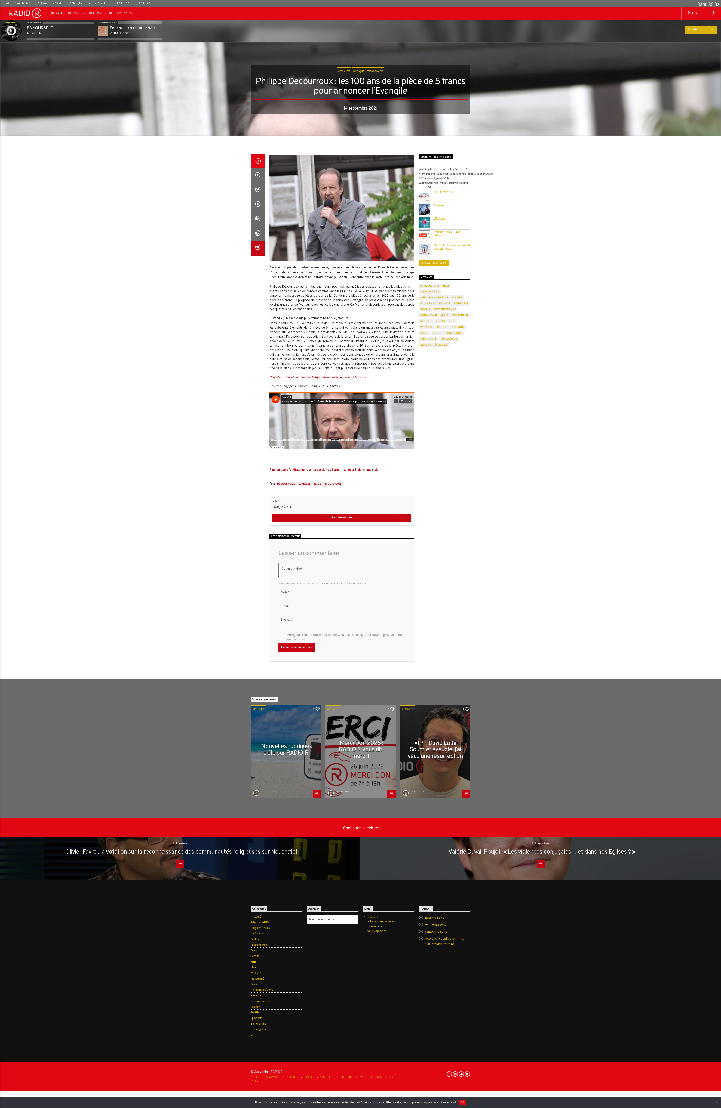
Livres (254, 967)
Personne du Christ (262, 990)
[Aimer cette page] (258, 248)
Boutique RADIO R (122, 3)
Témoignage (375, 71)
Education (427, 303)
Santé (424, 333)
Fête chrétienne (445, 309)
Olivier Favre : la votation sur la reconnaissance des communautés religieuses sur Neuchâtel (181, 852)
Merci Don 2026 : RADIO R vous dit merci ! (361, 750)
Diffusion (42, 3)
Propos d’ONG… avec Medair (447, 234)
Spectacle (256, 1018)
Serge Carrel (283, 507)
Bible (446, 285)
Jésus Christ (460, 315)
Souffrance (454, 333)
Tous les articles (342, 518)
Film (253, 961)
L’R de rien (440, 219)
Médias (440, 321)
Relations (458, 327)
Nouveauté (257, 978)
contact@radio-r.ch (436, 931)
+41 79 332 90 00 (435, 924)
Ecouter (697, 13)
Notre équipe (76, 3)
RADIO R (442, 327)
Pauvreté (426, 327)
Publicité (58, 3)
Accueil (59, 13)
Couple (457, 297)
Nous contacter (99, 3)
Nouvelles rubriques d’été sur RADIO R (286, 750)
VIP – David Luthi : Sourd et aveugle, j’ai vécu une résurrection (435, 750)
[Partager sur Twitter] (258, 190)
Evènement (461, 303)
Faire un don (144, 3)
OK (462, 1102)
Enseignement (259, 944)
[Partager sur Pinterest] (258, 204)
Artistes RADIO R (261, 922)
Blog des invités (260, 928)
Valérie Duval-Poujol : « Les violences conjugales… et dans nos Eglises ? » (541, 852)
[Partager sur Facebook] (258, 175)
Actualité (344, 71)
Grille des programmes (18, 3)
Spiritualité (428, 338)
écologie (441, 344)
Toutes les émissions (435, 262)
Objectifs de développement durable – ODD (452, 247)
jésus (317, 483)
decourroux (286, 483)
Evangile (305, 483)
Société (437, 333)
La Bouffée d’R (443, 192)
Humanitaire (429, 315)
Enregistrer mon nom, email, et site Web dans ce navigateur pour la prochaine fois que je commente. (345, 635)
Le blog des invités (124, 13)
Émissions (78, 13)
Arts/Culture (429, 285)
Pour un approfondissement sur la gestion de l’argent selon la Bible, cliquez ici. (323, 470)
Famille (425, 309)
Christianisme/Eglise (434, 297)
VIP (253, 1035)
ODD (254, 984)
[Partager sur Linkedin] (258, 219)
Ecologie (256, 939)
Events (255, 950)
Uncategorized (259, 1029)
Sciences (256, 1006)
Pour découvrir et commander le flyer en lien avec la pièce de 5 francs (317, 377)
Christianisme (429, 291)
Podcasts (99, 13)
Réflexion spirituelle (262, 1001)
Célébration (258, 933)
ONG (452, 321)
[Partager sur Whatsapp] (258, 234)
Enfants (444, 303)
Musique (358, 71)
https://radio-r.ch (435, 917)
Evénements (374, 926)
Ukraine (425, 344)
